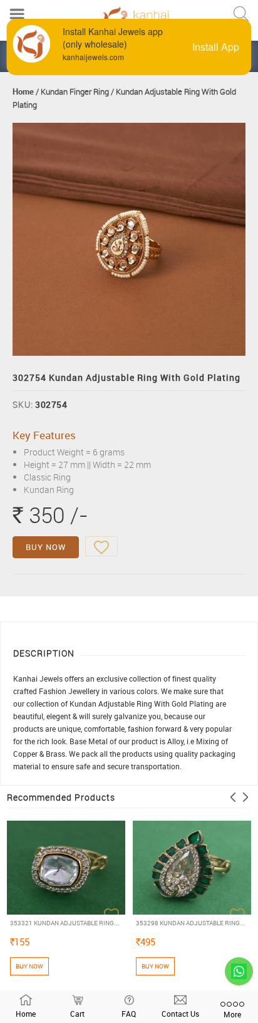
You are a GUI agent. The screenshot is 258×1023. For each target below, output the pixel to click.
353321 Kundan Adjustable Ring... (65, 922)
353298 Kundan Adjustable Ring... (190, 922)
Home (23, 91)
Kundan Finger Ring (75, 91)
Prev (232, 797)
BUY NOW (46, 547)
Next (245, 797)
